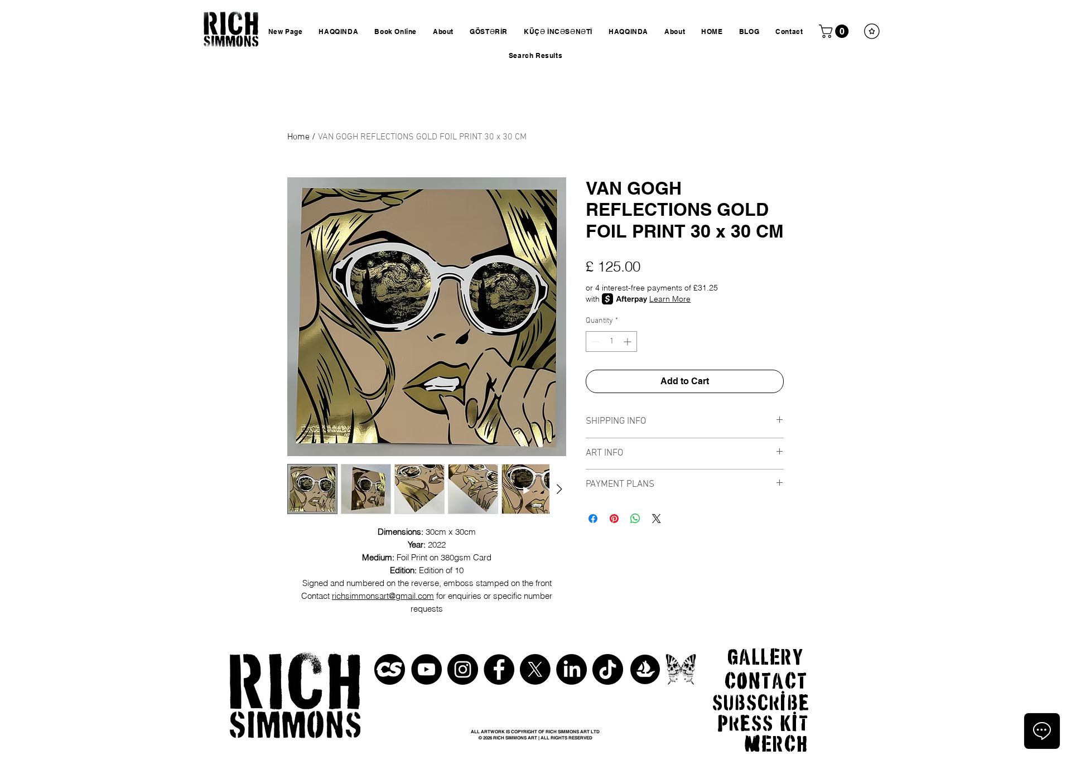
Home (298, 137)
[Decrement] (594, 341)
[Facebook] (499, 669)
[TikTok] (607, 669)
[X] (535, 669)
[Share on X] (656, 518)
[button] (835, 31)
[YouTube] (426, 669)
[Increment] (628, 341)
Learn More (670, 299)
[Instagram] (462, 669)
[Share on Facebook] (593, 518)
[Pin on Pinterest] (614, 518)
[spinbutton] (611, 341)
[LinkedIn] (571, 669)
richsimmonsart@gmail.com (383, 595)
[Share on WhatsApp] (635, 518)
